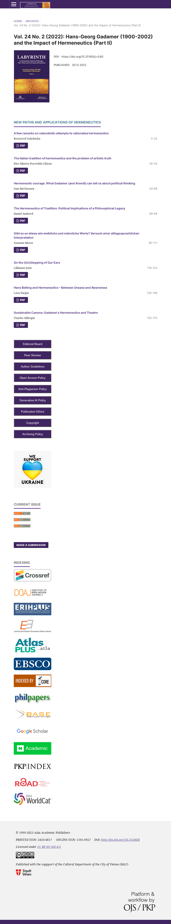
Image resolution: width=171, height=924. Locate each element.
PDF (22, 145)
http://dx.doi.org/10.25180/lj (120, 840)
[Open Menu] (14, 4)
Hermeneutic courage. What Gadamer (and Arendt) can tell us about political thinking (74, 183)
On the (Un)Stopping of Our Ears (37, 262)
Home (18, 21)
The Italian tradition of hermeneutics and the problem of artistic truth (62, 158)
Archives (32, 21)
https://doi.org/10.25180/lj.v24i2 (82, 56)
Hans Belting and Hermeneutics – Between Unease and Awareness (60, 287)
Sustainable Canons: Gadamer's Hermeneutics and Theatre (56, 312)
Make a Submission (31, 545)
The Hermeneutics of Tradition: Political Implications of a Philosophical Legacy (69, 208)
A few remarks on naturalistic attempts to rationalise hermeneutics (61, 133)
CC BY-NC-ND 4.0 (49, 847)
